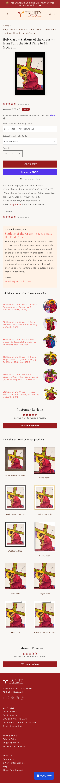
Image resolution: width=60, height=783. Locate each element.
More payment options (30, 179)
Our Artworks (9, 711)
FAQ (5, 766)
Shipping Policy (11, 743)
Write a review (30, 425)
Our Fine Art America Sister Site (19, 722)
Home (6, 25)
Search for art (8, 13)
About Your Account (13, 770)
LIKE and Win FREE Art (15, 719)
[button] (4, 14)
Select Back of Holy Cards (15, 136)
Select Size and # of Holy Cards (17, 123)
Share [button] (9, 211)
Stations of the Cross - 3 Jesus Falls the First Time (28, 235)
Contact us (8, 759)
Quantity (7, 148)
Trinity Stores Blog (12, 726)
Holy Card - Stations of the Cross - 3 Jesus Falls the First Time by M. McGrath (30, 31)
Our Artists (8, 708)
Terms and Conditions (14, 746)
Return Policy (10, 739)
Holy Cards (15, 204)
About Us (7, 755)
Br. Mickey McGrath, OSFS (18, 281)
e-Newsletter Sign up (14, 763)
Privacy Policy (10, 735)
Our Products (10, 715)
